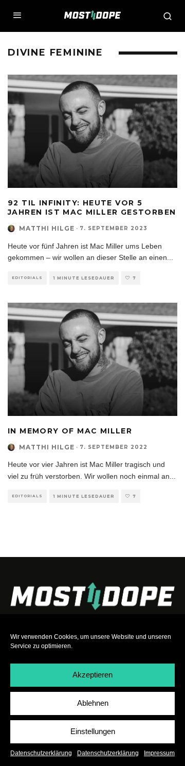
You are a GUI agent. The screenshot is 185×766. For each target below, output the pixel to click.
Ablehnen (92, 703)
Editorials (27, 277)
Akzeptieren (92, 674)
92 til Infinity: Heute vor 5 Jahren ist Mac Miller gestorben (92, 207)
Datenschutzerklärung (41, 753)
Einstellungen (92, 731)
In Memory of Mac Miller (70, 431)
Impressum (159, 753)
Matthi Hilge (47, 228)
